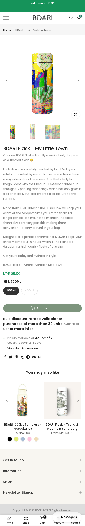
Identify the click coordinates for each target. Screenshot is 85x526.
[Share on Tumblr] (22, 357)
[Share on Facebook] (5, 357)
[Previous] (6, 81)
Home (7, 30)
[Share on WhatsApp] (39, 357)
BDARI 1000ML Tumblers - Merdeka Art (22, 426)
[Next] (79, 81)
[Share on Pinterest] (16, 357)
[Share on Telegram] (28, 357)
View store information (22, 348)
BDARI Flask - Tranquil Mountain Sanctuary (62, 426)
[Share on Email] (34, 357)
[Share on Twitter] (11, 357)
